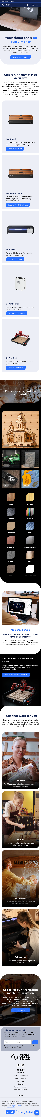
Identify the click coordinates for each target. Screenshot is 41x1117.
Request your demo (20, 1010)
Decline (20, 1112)
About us (20, 1073)
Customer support (20, 1087)
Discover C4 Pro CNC (16, 368)
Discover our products (20, 57)
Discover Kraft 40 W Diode (18, 205)
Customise (30, 1112)
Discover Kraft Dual (15, 149)
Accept (10, 1112)
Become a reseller (20, 1090)
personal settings (16, 1105)
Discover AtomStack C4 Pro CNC (16, 675)
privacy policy (18, 1047)
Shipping (20, 1081)
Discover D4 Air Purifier (16, 313)
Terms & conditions (20, 1076)
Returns (20, 1084)
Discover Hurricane (15, 259)
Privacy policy (20, 1078)
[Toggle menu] (37, 5)
